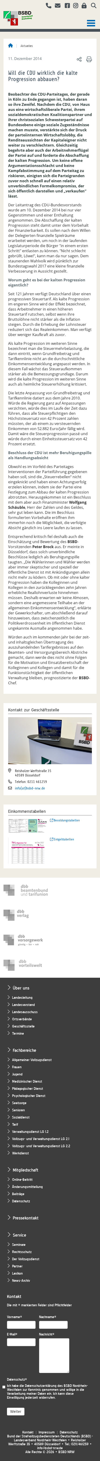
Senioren (18, 1110)
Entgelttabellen (64, 839)
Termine (18, 1034)
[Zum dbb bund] (25, 890)
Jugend (17, 1074)
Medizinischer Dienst (27, 1082)
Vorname (14, 1317)
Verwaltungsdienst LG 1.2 (30, 1132)
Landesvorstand (23, 1005)
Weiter (15, 1411)
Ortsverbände (22, 1019)
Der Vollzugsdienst (25, 1259)
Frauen (17, 1067)
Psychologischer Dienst (28, 1096)
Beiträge (18, 1194)
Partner (17, 1266)
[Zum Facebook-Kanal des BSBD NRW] (65, 6)
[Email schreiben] (56, 6)
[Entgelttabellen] (27, 850)
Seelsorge (19, 1103)
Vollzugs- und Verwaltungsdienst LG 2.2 (41, 1146)
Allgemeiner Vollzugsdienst (32, 1060)
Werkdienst (20, 1153)
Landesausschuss (25, 1012)
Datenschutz (21, 1201)
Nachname (47, 1317)
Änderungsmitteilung (27, 1187)
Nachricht (46, 1334)
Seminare (19, 1245)
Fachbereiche (24, 1050)
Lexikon (17, 1274)
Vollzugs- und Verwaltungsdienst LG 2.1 (40, 1139)
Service (19, 1235)
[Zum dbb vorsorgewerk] (25, 940)
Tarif (15, 1125)
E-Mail (12, 1334)
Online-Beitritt (22, 1180)
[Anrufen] (46, 6)
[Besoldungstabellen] (27, 825)
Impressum (47, 1432)
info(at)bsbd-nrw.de (30, 788)
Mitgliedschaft (25, 1170)
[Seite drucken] (88, 59)
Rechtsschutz (22, 1252)
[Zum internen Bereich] (82, 6)
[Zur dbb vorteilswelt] (25, 965)
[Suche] (92, 6)
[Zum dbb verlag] (25, 915)
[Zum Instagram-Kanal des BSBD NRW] (74, 6)
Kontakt (27, 1432)
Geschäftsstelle (23, 1026)
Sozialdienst (21, 1117)
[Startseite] (10, 46)
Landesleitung (22, 998)
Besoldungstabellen (67, 820)
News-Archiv (21, 1281)
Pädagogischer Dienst (27, 1089)
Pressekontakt (26, 1218)
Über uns (21, 988)
